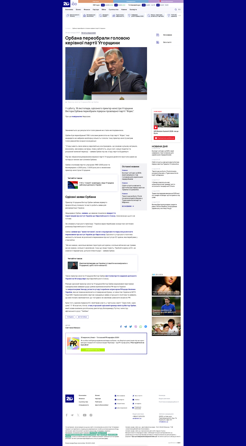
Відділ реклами (164, 399)
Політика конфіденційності (169, 402)
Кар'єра (96, 9)
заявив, (85, 213)
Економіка (69, 9)
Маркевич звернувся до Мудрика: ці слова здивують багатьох (164, 312)
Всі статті (167, 42)
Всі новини (126, 206)
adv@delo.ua (137, 418)
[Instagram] (91, 415)
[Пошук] (175, 9)
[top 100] (74, 3)
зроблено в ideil (174, 443)
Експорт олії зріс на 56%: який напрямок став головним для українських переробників (132, 176)
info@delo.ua (163, 421)
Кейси (137, 400)
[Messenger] (146, 327)
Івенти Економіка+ (166, 1)
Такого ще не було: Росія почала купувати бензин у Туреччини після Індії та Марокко (132, 199)
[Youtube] (84, 415)
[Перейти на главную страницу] (66, 3)
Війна (104, 9)
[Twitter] (131, 326)
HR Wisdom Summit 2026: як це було (166, 132)
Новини (124, 9)
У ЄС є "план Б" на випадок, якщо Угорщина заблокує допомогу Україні (96, 184)
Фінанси (87, 9)
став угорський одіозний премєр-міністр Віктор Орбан (112, 305)
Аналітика (121, 403)
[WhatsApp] (141, 327)
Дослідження (122, 408)
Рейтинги (96, 1)
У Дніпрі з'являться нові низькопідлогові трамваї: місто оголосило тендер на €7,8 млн (163, 184)
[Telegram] (125, 326)
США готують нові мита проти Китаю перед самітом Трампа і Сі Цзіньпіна (133, 187)
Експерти (133, 9)
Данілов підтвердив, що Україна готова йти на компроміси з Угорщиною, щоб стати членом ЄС (103, 264)
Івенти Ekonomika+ (102, 405)
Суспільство (113, 9)
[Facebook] (121, 327)
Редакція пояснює (138, 408)
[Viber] (136, 327)
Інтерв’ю (138, 403)
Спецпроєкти (131, 1)
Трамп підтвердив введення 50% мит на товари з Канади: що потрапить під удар (166, 195)
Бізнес (78, 9)
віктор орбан (82, 317)
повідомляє (77, 116)
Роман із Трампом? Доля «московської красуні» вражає (165, 333)
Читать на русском (88, 33)
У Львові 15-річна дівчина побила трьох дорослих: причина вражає (166, 293)
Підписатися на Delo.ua (166, 138)
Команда (162, 395)
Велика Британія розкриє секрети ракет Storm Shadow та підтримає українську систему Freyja (164, 206)
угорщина (70, 317)
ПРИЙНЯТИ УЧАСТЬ (93, 350)
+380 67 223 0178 (139, 416)
